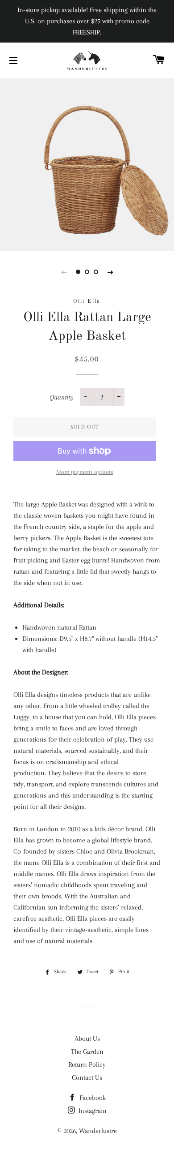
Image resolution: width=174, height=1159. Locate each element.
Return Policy (87, 1064)
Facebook (92, 1098)
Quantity (62, 397)
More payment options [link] (84, 471)
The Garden (87, 1051)
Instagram (92, 1111)
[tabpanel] (87, 163)
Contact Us (87, 1077)
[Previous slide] (64, 272)
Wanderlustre (98, 1131)
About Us (87, 1039)
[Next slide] (110, 272)
